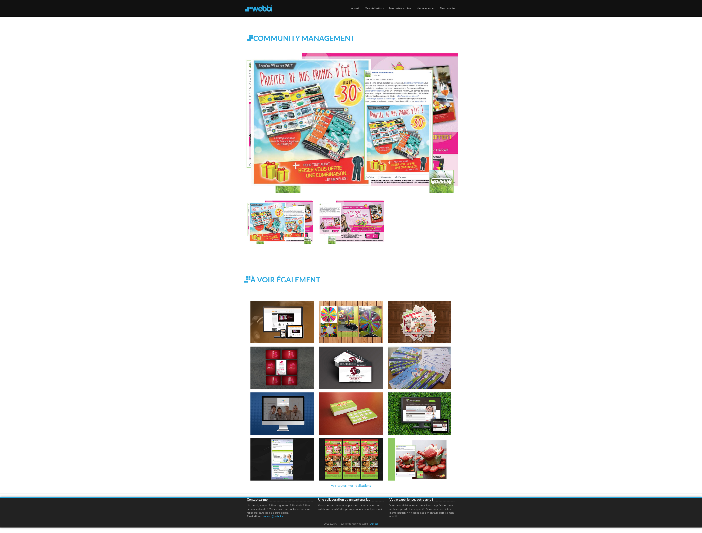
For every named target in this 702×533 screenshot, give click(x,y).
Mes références (425, 8)
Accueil (355, 8)
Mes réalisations (374, 8)
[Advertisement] (313, 261)
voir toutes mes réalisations (351, 485)
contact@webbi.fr (273, 516)
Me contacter (447, 8)
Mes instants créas (400, 8)
